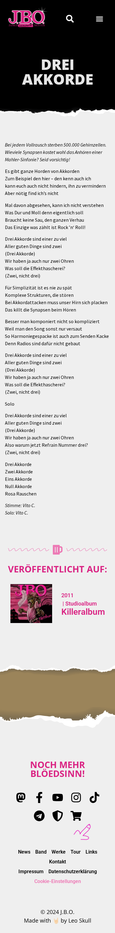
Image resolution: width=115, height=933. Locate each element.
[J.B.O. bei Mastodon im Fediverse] (20, 797)
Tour (76, 852)
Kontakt (57, 862)
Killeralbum (83, 612)
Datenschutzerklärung (72, 871)
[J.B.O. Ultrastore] (76, 815)
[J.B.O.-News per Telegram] (39, 815)
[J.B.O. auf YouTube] (57, 797)
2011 (67, 595)
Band (41, 852)
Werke (59, 852)
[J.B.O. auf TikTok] (94, 797)
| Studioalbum (79, 603)
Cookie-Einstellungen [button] (57, 881)
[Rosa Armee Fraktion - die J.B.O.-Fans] (57, 815)
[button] (99, 19)
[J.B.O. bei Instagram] (76, 797)
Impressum (31, 871)
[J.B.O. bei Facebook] (39, 797)
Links (91, 852)
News (24, 852)
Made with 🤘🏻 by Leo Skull (57, 920)
